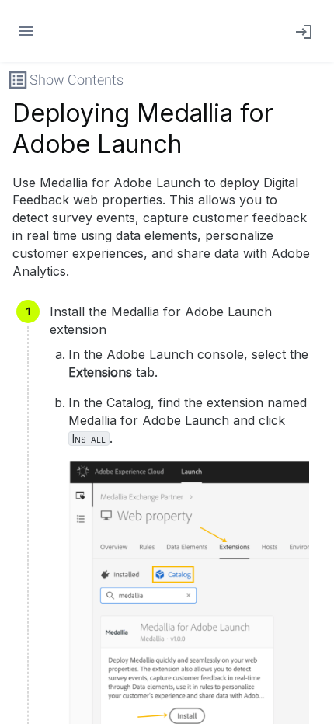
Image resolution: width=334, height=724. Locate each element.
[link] (300, 31)
